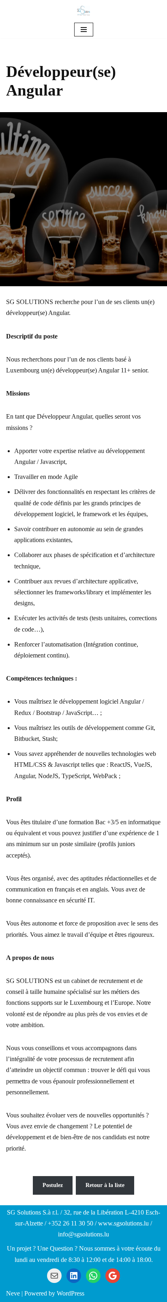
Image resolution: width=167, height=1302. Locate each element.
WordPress (70, 1293)
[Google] (112, 1275)
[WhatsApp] (93, 1275)
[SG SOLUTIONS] (83, 10)
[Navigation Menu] (83, 29)
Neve (13, 1293)
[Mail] (54, 1275)
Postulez (53, 1185)
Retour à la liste (105, 1185)
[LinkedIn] (73, 1275)
